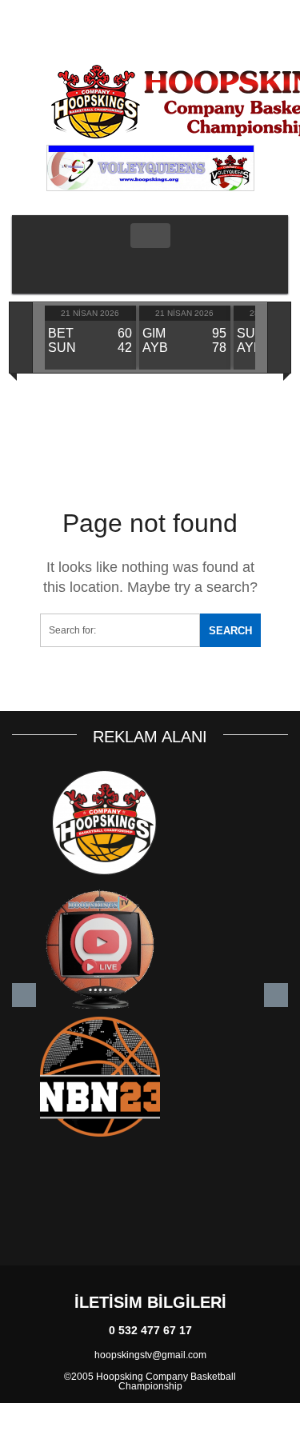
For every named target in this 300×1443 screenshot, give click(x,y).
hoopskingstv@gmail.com (150, 1355)
